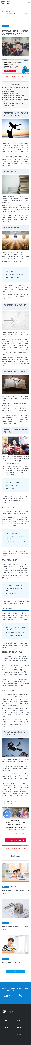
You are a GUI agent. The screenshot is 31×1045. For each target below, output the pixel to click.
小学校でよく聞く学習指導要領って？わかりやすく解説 (15, 14)
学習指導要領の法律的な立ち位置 (12, 97)
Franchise (19, 1027)
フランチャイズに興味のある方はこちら (15, 76)
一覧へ (15, 971)
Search (18, 1017)
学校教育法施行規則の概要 (10, 94)
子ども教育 (5, 26)
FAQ (4, 1031)
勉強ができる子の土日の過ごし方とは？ (12, 962)
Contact (18, 1020)
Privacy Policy (7, 1024)
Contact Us (13, 995)
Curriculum (19, 1024)
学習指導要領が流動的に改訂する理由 (13, 95)
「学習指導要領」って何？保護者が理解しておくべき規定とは (15, 89)
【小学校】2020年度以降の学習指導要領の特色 (15, 100)
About (5, 1017)
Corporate (6, 1027)
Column (8, 11)
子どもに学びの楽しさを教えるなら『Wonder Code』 (12, 104)
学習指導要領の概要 (8, 92)
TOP (3, 11)
